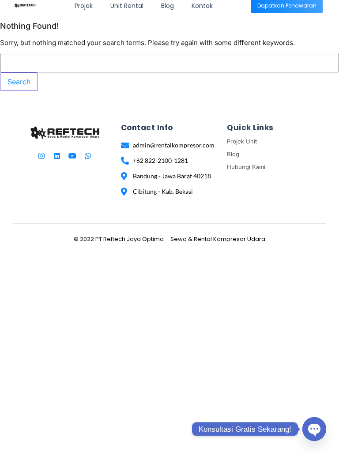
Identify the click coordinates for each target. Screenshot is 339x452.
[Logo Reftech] (25, 5)
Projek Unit (242, 141)
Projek (84, 5)
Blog (167, 5)
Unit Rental (126, 5)
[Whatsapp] (87, 155)
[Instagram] (41, 155)
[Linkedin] (56, 155)
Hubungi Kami (246, 166)
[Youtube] (72, 155)
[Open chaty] (314, 429)
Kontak (202, 5)
